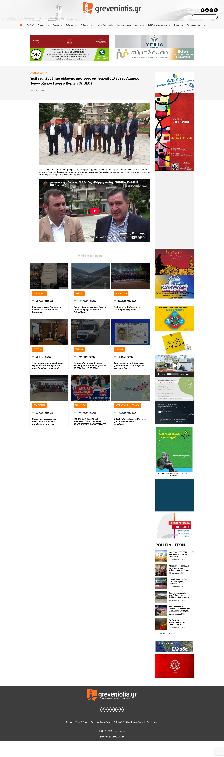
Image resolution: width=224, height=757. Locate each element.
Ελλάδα (119, 349)
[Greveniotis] (112, 8)
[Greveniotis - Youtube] (211, 10)
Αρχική (69, 722)
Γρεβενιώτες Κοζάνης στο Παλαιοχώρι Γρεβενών (127, 308)
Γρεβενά (79, 293)
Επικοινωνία (152, 722)
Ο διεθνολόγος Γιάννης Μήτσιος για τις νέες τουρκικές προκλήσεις (130, 421)
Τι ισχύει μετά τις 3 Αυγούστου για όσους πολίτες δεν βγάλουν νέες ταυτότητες (129, 365)
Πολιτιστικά (39, 293)
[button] (175, 366)
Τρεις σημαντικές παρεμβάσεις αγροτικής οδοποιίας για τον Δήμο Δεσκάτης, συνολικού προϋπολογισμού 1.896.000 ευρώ (48, 366)
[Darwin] (118, 736)
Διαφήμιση (138, 722)
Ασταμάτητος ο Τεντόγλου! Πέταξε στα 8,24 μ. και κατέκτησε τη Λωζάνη (179, 609)
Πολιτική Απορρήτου (100, 722)
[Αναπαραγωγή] (159, 374)
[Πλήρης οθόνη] (191, 374)
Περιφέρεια (80, 405)
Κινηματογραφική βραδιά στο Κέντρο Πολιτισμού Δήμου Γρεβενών (46, 310)
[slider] (172, 374)
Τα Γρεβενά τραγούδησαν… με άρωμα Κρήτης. (177, 622)
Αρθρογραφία (122, 405)
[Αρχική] (21, 25)
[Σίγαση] (187, 374)
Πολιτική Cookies (122, 722)
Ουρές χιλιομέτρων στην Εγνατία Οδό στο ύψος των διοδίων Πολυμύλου (90, 310)
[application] (174, 366)
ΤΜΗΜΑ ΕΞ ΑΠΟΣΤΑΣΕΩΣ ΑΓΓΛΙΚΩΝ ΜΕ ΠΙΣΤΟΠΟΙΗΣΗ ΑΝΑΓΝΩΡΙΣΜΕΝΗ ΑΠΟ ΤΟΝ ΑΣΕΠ (90, 421)
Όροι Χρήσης (82, 722)
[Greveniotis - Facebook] (203, 10)
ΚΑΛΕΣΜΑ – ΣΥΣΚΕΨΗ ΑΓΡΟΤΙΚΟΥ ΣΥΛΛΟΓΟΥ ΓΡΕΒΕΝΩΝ (178, 554)
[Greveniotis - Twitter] (207, 10)
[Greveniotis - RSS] (216, 10)
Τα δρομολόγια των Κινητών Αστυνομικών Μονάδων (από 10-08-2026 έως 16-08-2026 (90, 365)
